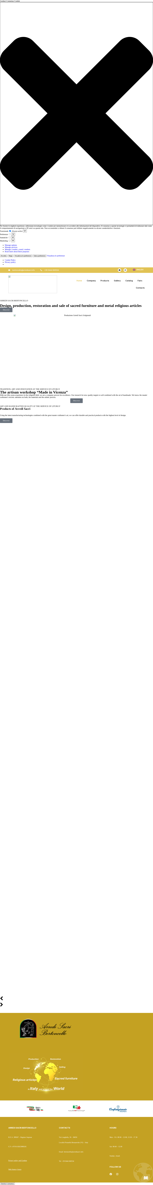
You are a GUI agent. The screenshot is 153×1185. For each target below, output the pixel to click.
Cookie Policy (10, 260)
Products (105, 280)
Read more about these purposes (17, 252)
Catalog (129, 280)
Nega (10, 256)
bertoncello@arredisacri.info (73, 1152)
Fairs (140, 280)
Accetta (3, 256)
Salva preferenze (39, 256)
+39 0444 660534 (68, 1161)
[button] (76, 113)
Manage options (11, 245)
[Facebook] (119, 270)
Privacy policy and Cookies (17, 1160)
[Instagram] (125, 270)
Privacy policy (10, 262)
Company (91, 280)
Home (79, 280)
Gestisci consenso (7, 1184)
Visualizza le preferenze (23, 256)
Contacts (140, 288)
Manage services (11, 247)
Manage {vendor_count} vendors (17, 249)
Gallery (117, 280)
